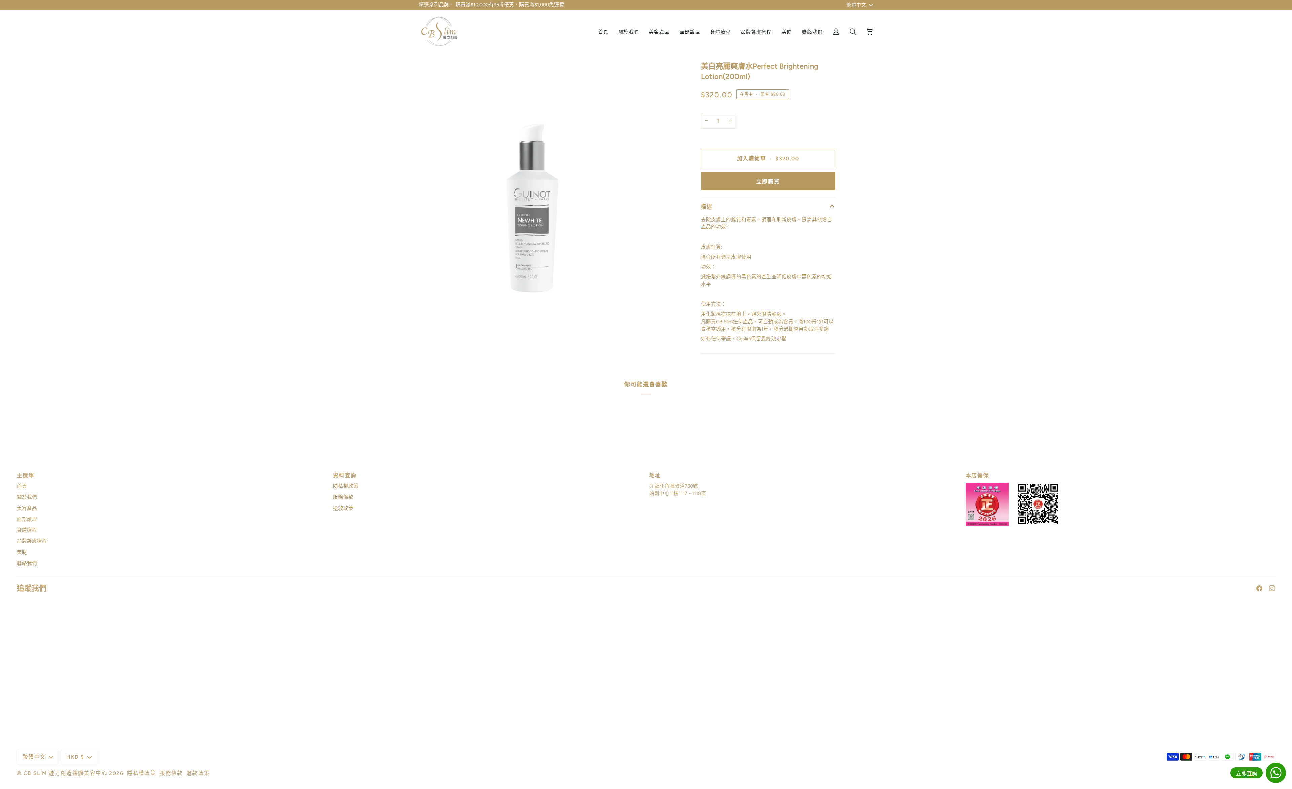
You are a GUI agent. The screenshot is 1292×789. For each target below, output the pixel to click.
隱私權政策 (345, 486)
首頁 (22, 486)
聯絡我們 (27, 563)
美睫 (22, 552)
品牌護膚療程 (32, 541)
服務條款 (343, 497)
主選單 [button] (25, 475)
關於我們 (27, 497)
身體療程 (27, 530)
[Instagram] (1272, 588)
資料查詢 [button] (345, 475)
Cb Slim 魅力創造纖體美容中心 (65, 773)
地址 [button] (655, 475)
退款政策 (343, 508)
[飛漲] (431, 342)
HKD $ (75, 757)
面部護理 (27, 519)
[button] (659, 31)
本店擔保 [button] (977, 475)
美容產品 (27, 508)
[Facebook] (1259, 588)
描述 (707, 206)
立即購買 (768, 181)
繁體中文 (856, 4)
